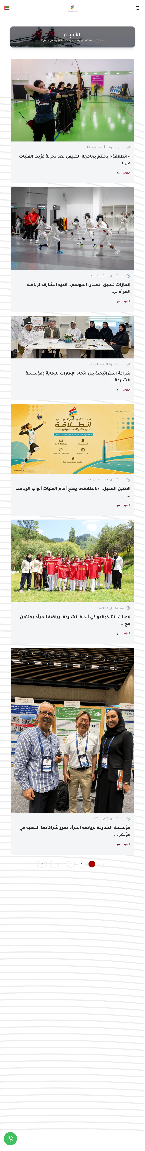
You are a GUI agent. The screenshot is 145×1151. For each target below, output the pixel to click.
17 (54, 864)
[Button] (137, 8)
